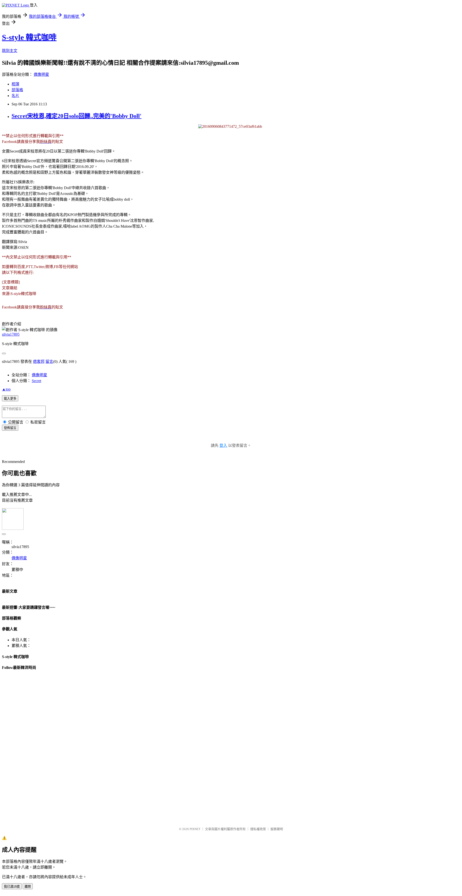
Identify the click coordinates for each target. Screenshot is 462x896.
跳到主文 (9, 51)
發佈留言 (10, 428)
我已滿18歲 (12, 886)
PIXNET (195, 829)
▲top (6, 389)
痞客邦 (39, 361)
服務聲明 (276, 829)
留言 (49, 361)
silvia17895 (10, 334)
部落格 (17, 90)
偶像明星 (41, 74)
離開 (28, 886)
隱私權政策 (258, 829)
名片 (15, 96)
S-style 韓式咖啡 (29, 37)
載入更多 (10, 398)
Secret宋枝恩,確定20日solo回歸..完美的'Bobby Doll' (76, 116)
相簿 (15, 84)
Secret (36, 381)
